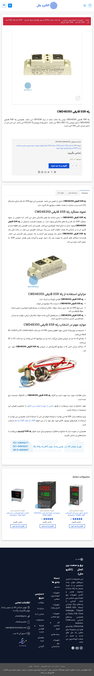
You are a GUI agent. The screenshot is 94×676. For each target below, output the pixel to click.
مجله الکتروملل (45, 666)
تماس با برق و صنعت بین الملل (40, 406)
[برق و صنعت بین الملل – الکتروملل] (47, 5)
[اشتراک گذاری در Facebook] (52, 172)
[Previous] (89, 507)
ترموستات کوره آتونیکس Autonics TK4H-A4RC (47, 514)
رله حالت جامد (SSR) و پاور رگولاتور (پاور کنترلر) (42, 20)
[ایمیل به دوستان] (45, 172)
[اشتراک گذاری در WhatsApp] (55, 172)
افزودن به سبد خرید (59, 165)
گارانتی (41, 646)
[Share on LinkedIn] (39, 172)
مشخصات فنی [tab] (72, 193)
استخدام (36, 666)
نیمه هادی (55, 634)
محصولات (40, 619)
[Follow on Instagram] (81, 648)
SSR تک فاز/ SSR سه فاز (60, 145)
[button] (84, 5)
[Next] (4, 507)
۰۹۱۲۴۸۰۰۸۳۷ (21, 622)
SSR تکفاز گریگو (67, 22)
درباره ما (40, 608)
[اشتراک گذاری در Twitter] (48, 172)
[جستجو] (90, 6)
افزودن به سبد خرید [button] (77, 526)
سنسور (57, 587)
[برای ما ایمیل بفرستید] (77, 648)
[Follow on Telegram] (73, 648)
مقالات (41, 602)
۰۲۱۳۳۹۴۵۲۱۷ (21, 616)
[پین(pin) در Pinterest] (42, 172)
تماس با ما (39, 614)
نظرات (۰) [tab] (61, 193)
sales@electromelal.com (16, 627)
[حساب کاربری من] (10, 6)
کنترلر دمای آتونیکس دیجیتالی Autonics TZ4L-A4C (17, 514)
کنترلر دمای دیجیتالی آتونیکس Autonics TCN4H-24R (76, 514)
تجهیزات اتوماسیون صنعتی (73, 20)
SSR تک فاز (80, 22)
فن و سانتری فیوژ (55, 625)
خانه (87, 20)
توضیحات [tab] (84, 193)
